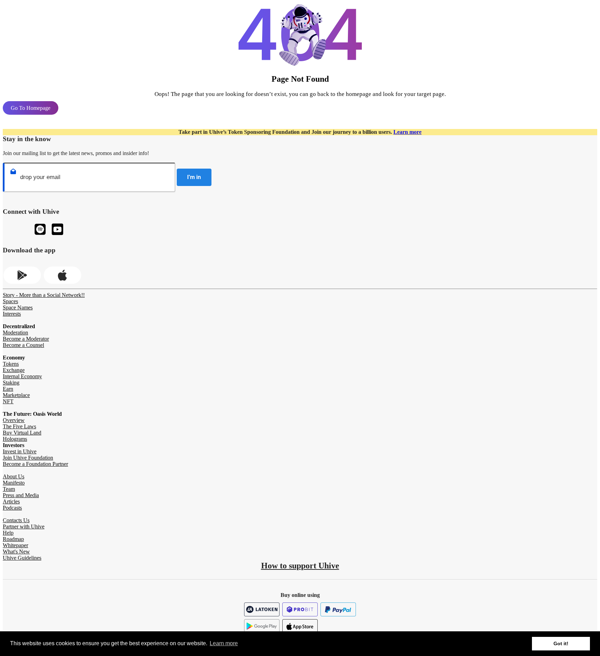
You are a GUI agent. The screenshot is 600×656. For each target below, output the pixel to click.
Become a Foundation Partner (35, 464)
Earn (8, 389)
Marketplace (16, 395)
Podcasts (12, 508)
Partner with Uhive (23, 526)
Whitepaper (15, 545)
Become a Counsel (23, 345)
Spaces (10, 301)
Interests (12, 314)
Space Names (18, 307)
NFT (8, 401)
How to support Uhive (300, 565)
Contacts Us (16, 520)
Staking (11, 383)
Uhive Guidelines (22, 558)
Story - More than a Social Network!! (44, 295)
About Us (13, 476)
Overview (14, 420)
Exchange (14, 370)
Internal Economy (22, 376)
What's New (16, 551)
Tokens (11, 364)
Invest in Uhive (19, 451)
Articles (11, 501)
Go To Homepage (30, 108)
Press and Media (21, 495)
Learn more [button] (224, 643)
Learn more (407, 132)
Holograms (15, 439)
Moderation (15, 332)
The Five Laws (19, 426)
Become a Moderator (26, 339)
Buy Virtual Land (22, 433)
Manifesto (14, 483)
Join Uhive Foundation (28, 458)
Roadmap (13, 539)
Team (9, 489)
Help (8, 533)
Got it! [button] (560, 643)
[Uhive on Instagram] (40, 230)
